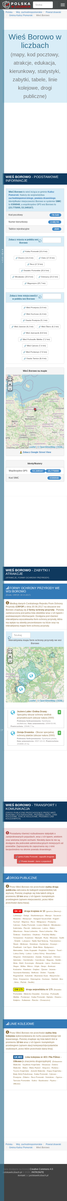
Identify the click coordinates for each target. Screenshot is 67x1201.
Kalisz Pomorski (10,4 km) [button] (36, 251)
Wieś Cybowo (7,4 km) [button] (36, 346)
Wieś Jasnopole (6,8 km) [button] (36, 333)
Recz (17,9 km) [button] (36, 264)
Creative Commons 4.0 (41, 1169)
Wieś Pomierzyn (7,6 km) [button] (36, 352)
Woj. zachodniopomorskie (28, 12)
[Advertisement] (33, 140)
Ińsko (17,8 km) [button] (48, 258)
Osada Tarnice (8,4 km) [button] (36, 358)
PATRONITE (38, 1172)
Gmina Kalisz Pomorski (21, 15)
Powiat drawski (53, 12)
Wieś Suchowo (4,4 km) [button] (36, 314)
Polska (9, 12)
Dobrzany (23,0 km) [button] (49, 277)
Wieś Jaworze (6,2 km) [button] (23, 327)
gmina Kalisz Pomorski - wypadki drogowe (36, 857)
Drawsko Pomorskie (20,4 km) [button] (36, 270)
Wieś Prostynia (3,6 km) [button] (36, 308)
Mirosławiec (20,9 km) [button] (23, 277)
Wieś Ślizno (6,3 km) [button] (50, 327)
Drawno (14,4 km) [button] (25, 258)
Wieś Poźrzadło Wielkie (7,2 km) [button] (36, 339)
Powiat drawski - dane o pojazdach (36, 861)
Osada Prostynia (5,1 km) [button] (36, 320)
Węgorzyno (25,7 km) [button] (36, 283)
